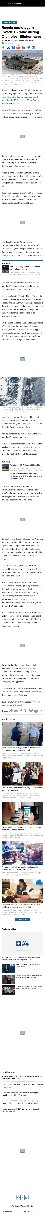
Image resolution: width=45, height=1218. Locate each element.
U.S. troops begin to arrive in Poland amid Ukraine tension (25, 267)
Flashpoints (9, 22)
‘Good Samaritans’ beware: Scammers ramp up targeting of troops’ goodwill (21, 828)
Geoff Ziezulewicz (26, 476)
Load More (23, 919)
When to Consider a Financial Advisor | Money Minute (28, 965)
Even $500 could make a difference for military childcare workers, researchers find (21, 905)
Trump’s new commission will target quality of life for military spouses (22, 788)
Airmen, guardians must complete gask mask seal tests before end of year (22, 1077)
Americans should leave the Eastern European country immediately (22, 96)
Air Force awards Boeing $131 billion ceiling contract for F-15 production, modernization (20, 1101)
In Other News (8, 719)
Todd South (16, 473)
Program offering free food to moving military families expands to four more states (21, 868)
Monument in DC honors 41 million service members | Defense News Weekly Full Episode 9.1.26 (21, 958)
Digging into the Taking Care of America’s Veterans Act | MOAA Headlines (29, 976)
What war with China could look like (25, 465)
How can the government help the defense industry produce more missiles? (29, 987)
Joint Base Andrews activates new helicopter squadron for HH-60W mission (20, 1093)
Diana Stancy (33, 473)
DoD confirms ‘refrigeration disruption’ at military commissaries (22, 1085)
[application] (22, 943)
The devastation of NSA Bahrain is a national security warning (20, 1110)
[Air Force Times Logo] (14, 3)
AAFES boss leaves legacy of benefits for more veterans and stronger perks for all (21, 748)
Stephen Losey (15, 476)
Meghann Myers (38, 476)
